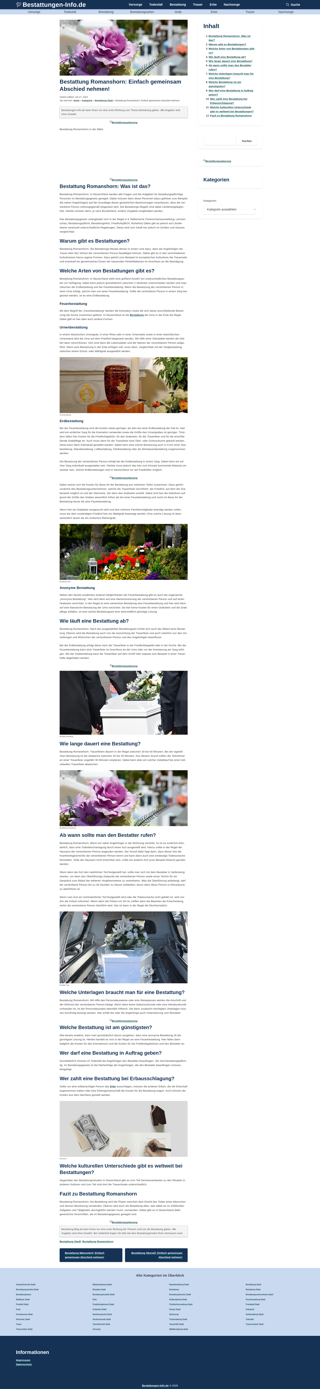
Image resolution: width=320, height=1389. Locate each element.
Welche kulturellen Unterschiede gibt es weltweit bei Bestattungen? (232, 109)
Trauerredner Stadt (24, 1329)
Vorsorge (135, 4)
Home (76, 100)
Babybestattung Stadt (102, 1284)
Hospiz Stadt (174, 1309)
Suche (295, 4)
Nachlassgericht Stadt (102, 1314)
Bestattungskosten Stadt (180, 1294)
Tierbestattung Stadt (178, 1319)
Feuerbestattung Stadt (255, 1299)
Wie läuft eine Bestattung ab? (227, 57)
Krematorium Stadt (24, 1314)
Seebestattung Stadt (255, 1314)
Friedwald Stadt (253, 1304)
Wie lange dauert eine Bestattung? (230, 61)
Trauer (198, 4)
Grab (178, 12)
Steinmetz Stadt (23, 1319)
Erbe (213, 4)
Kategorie (87, 100)
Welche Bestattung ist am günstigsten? (225, 84)
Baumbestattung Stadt (179, 1284)
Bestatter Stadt (99, 1289)
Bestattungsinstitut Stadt (103, 1294)
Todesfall (156, 4)
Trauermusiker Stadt (255, 1324)
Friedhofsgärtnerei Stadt (103, 1304)
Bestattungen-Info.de (54, 4)
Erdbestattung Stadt (178, 1299)
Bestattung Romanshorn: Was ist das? (229, 38)
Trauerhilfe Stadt (176, 1324)
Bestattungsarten (142, 12)
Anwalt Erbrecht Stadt (25, 1284)
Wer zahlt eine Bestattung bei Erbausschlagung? (228, 101)
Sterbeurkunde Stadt (102, 1319)
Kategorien (209, 200)
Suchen (247, 141)
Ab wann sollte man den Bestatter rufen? (230, 67)
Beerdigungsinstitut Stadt (27, 1289)
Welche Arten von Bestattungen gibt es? (231, 50)
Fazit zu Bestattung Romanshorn (231, 115)
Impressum (23, 1360)
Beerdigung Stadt (253, 1284)
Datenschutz (24, 1364)
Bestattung (178, 4)
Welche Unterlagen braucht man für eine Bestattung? (231, 75)
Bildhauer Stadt (23, 1299)
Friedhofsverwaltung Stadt (180, 1304)
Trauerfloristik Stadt (101, 1324)
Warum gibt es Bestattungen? (227, 44)
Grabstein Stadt (99, 1309)
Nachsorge (232, 4)
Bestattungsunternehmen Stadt (259, 1294)
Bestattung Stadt (104, 100)
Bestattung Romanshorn (97, 1241)
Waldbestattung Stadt (178, 1329)
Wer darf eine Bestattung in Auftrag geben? (231, 92)
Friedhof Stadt (22, 1304)
